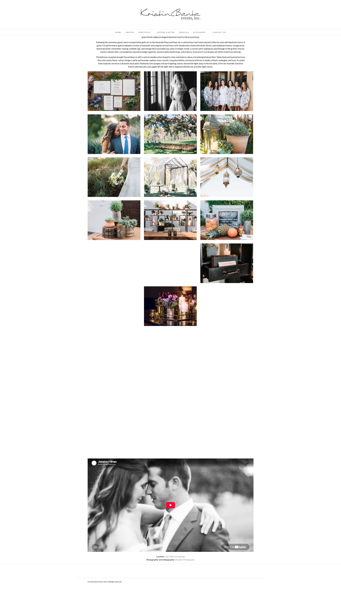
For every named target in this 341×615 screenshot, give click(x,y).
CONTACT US (219, 32)
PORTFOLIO (145, 32)
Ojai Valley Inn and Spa (175, 556)
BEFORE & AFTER (165, 32)
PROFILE (130, 32)
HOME (118, 32)
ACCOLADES (199, 32)
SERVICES (184, 32)
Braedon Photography (185, 559)
